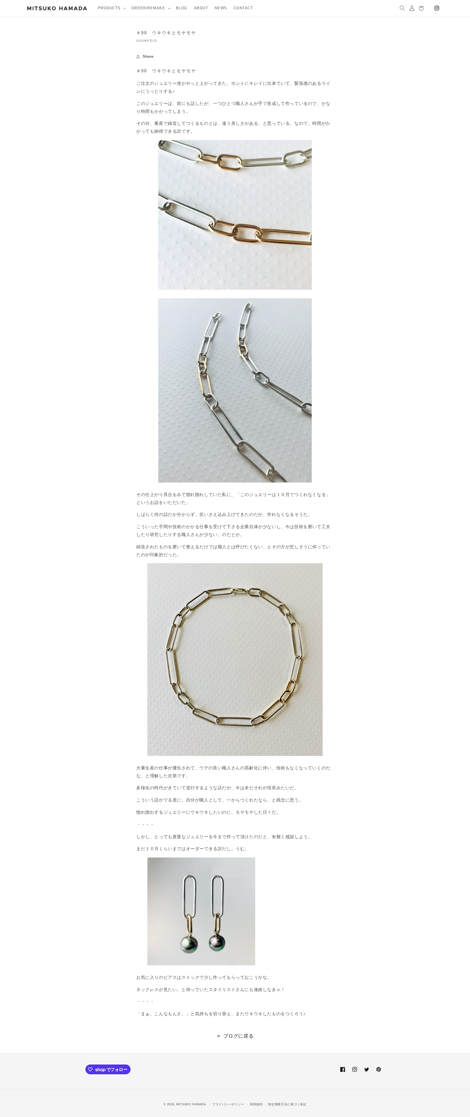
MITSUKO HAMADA (191, 1104)
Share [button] (148, 56)
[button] (111, 8)
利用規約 (256, 1104)
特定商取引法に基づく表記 (287, 1104)
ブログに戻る (238, 1036)
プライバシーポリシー (228, 1104)
